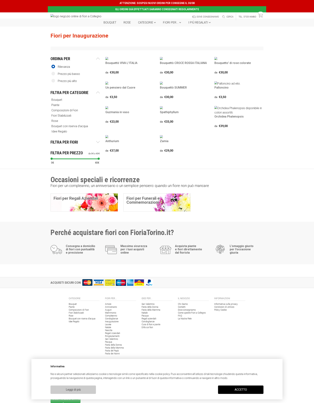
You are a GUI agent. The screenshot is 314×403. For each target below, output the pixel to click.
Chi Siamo (183, 304)
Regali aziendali (149, 318)
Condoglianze (111, 318)
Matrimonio (110, 313)
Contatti (182, 307)
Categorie (146, 22)
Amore (108, 304)
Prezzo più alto (67, 81)
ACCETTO (241, 389)
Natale (108, 327)
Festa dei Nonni (112, 353)
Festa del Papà (112, 350)
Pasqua (108, 342)
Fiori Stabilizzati (76, 313)
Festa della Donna (113, 345)
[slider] (52, 159)
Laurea (108, 324)
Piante (72, 307)
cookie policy (162, 374)
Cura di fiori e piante (151, 324)
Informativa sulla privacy (226, 304)
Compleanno (111, 315)
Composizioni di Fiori (79, 310)
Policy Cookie (220, 310)
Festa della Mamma (114, 348)
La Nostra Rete (185, 318)
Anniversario (111, 307)
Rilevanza (64, 67)
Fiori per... (171, 22)
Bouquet (110, 22)
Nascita (108, 330)
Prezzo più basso (69, 74)
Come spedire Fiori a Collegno (192, 313)
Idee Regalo (74, 321)
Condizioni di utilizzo (224, 307)
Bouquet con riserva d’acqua (82, 318)
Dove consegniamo (187, 310)
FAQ (180, 315)
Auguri (108, 310)
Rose (127, 22)
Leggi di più (73, 389)
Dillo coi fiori (147, 327)
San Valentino (111, 339)
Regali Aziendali (112, 333)
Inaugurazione (111, 321)
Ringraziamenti (112, 336)
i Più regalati (198, 22)
